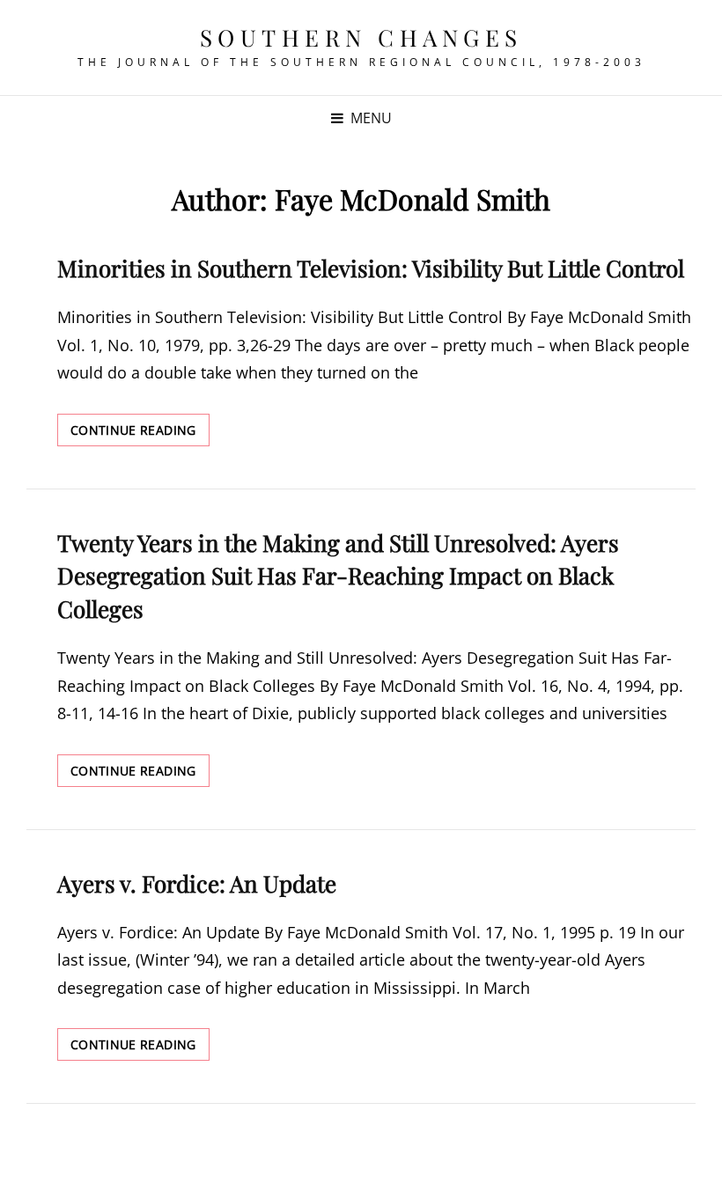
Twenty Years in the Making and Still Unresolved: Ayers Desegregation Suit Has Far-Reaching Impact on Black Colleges (338, 576)
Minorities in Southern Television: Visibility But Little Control (370, 268)
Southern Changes (361, 37)
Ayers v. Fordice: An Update (196, 883)
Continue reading (140, 433)
